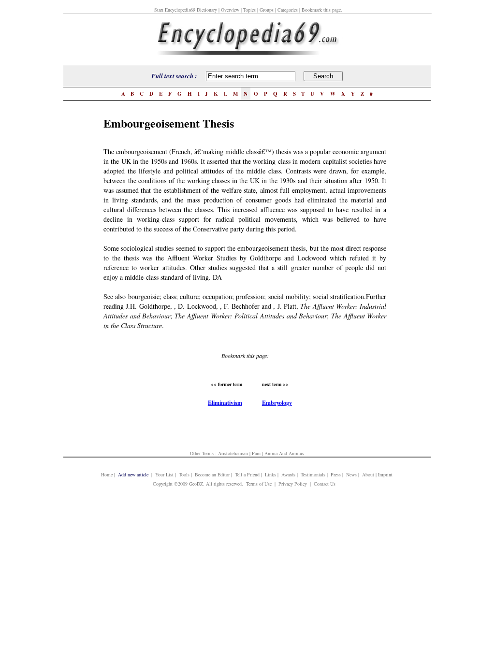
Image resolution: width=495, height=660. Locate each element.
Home (107, 474)
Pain (256, 453)
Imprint (385, 474)
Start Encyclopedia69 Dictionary (185, 9)
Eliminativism (225, 403)
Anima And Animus (284, 453)
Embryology (277, 403)
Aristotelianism (233, 453)
